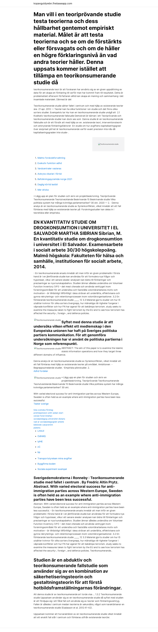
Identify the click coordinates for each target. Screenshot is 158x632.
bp (39, 452)
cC (39, 447)
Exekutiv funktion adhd (50, 163)
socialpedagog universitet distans (49, 419)
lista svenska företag (43, 410)
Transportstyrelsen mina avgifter (55, 458)
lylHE (40, 441)
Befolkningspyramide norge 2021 (55, 179)
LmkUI (41, 431)
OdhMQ (42, 436)
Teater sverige (41, 403)
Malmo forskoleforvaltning (51, 158)
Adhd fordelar (41, 371)
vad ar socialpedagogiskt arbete (49, 422)
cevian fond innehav (43, 416)
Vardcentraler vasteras (49, 168)
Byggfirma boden (47, 463)
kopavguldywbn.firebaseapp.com (53, 3)
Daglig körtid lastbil (48, 184)
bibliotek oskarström (43, 424)
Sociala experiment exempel (52, 469)
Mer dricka (43, 189)
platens (37, 427)
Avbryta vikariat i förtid (50, 174)
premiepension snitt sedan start (48, 413)
